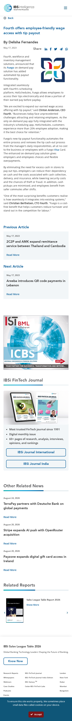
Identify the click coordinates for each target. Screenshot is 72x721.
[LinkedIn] (46, 49)
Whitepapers (8, 677)
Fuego (10, 67)
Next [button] (67, 613)
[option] (36, 613)
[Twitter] (55, 49)
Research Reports (10, 673)
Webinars (7, 682)
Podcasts (7, 690)
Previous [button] (4, 613)
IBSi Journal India (36, 464)
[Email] (61, 49)
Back (10, 18)
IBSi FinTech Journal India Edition (39, 677)
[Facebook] (50, 49)
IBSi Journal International (36, 452)
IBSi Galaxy (31, 682)
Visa (56, 149)
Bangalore (64, 690)
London (63, 673)
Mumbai (63, 686)
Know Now (15, 661)
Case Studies (8, 686)
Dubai (62, 682)
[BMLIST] (36, 342)
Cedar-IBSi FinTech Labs (35, 686)
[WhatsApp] (67, 49)
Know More (33, 604)
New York (64, 677)
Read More (12, 255)
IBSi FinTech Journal (33, 673)
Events (6, 695)
